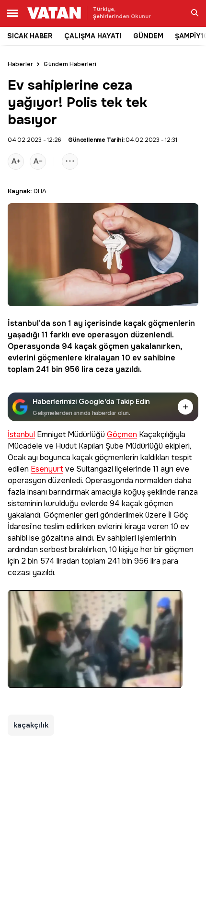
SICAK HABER (30, 36)
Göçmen (122, 435)
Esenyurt (47, 469)
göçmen (114, 346)
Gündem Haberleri (70, 64)
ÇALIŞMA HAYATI (93, 36)
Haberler (20, 64)
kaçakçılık (30, 725)
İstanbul (23, 323)
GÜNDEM (148, 36)
